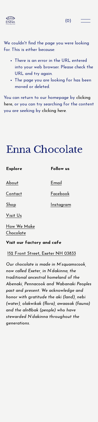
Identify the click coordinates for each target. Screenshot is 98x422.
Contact (14, 194)
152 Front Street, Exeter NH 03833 (41, 253)
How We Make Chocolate (20, 229)
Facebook (60, 194)
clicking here (54, 111)
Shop (11, 205)
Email (56, 183)
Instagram (61, 205)
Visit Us (14, 216)
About (12, 183)
